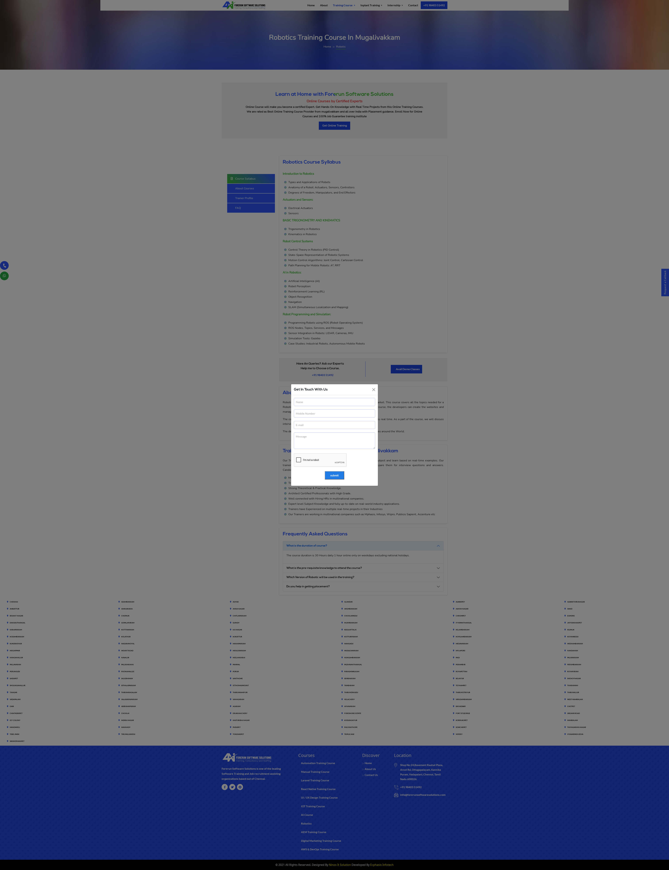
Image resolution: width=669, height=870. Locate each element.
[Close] (373, 389)
